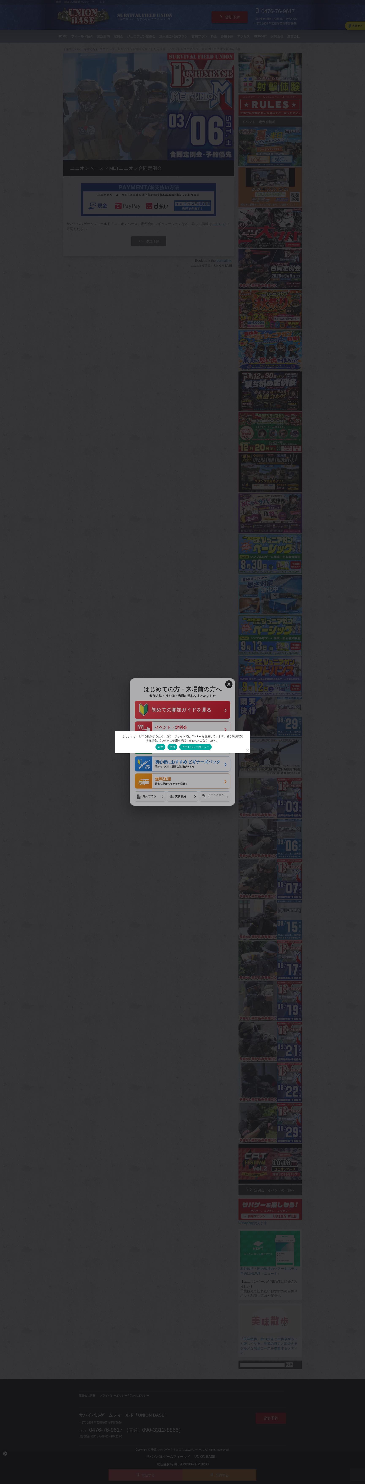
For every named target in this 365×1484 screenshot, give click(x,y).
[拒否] (247, 750)
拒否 (172, 746)
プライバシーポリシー (195, 746)
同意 (160, 746)
